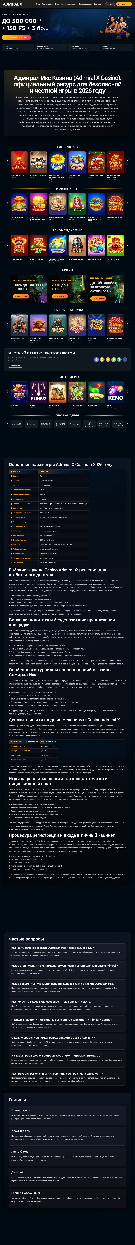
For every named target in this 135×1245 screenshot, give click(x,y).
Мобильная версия (69, 4)
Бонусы (97, 4)
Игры (38, 4)
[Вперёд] (128, 161)
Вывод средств (85, 4)
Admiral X (12, 4)
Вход (57, 4)
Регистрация (47, 4)
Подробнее (15, 365)
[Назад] (7, 161)
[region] (67, 167)
